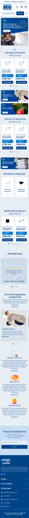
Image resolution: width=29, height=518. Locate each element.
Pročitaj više (5, 336)
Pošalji (14, 447)
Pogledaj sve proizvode (15, 55)
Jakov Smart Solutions (17, 514)
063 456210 (7, 1)
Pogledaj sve (15, 306)
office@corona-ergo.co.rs (18, 1)
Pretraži (20, 13)
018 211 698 (6, 506)
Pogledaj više (14, 370)
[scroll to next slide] (14, 49)
